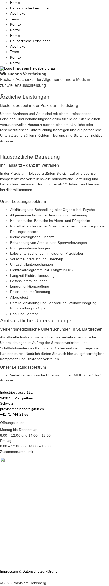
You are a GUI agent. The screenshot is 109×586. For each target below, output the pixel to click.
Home (15, 3)
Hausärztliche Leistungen (30, 8)
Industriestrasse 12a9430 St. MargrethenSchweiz (16, 397)
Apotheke (17, 13)
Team (14, 19)
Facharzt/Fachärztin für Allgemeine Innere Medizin (45, 80)
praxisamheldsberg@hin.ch (22, 409)
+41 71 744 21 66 (14, 414)
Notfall (15, 30)
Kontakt (16, 24)
